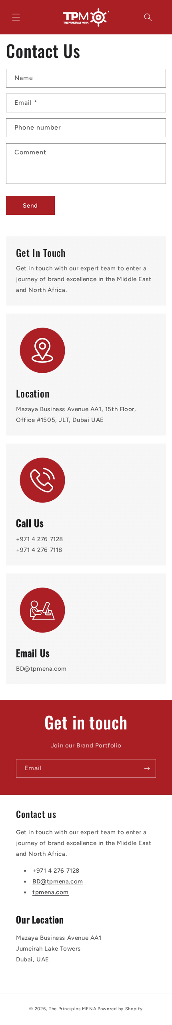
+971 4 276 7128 (56, 870)
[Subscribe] (147, 768)
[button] (16, 17)
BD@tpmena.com (57, 881)
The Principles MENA (72, 1008)
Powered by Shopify (120, 1008)
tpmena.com (50, 892)
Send (30, 205)
